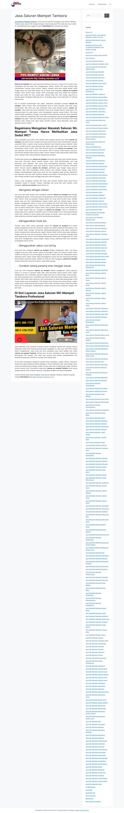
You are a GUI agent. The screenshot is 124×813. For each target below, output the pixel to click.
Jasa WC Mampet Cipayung (95, 652)
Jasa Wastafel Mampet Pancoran (97, 580)
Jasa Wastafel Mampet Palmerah (97, 577)
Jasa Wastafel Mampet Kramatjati (97, 556)
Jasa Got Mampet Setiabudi (95, 195)
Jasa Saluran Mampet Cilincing (96, 245)
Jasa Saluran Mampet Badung (96, 222)
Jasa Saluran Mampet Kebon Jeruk (97, 335)
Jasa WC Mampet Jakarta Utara (96, 680)
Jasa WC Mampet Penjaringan (96, 755)
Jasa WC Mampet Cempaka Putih (97, 641)
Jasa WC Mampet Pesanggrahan (97, 758)
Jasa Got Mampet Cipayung (95, 77)
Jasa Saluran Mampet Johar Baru (97, 314)
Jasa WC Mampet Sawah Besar (96, 764)
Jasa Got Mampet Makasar (95, 152)
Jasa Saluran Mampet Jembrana (97, 311)
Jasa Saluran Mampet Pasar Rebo (97, 399)
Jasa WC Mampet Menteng (95, 738)
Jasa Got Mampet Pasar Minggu (96, 175)
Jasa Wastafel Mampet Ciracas (96, 467)
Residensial (89, 798)
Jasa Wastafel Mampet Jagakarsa (97, 483)
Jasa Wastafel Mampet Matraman (97, 566)
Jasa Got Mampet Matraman (95, 160)
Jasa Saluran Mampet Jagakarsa (97, 270)
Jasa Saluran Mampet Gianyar (96, 262)
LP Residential (90, 787)
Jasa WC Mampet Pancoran (95, 747)
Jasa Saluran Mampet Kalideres (96, 317)
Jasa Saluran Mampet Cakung (96, 231)
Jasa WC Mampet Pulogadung (96, 761)
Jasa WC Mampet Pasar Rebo (96, 752)
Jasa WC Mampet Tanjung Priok (96, 781)
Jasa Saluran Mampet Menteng (96, 380)
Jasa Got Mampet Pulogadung (96, 186)
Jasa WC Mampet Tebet (94, 784)
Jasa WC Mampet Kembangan (96, 708)
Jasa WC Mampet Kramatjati (95, 724)
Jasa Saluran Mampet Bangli (95, 225)
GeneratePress (84, 810)
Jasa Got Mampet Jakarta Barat (96, 97)
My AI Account (90, 796)
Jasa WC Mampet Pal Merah (95, 744)
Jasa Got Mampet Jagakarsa (95, 94)
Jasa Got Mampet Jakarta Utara (96, 106)
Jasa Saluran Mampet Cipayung (96, 248)
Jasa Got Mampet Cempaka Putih (97, 64)
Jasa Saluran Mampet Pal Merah (97, 388)
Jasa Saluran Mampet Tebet (95, 442)
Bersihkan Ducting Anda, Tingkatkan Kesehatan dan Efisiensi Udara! (95, 47)
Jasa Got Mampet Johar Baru (95, 111)
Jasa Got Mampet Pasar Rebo (96, 178)
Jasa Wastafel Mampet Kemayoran (97, 535)
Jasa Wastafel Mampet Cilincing (96, 461)
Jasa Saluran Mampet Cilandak (96, 242)
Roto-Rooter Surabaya (93, 801)
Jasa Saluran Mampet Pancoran (96, 391)
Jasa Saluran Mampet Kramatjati (97, 364)
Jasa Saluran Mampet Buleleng (96, 228)
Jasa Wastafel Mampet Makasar (96, 558)
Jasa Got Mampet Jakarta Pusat (97, 100)
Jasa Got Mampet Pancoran (95, 172)
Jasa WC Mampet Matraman (95, 735)
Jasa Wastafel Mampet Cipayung (97, 464)
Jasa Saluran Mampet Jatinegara (97, 308)
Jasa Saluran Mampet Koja (95, 362)
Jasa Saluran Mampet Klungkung (97, 359)
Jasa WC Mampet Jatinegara (95, 683)
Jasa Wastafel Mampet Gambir (96, 475)
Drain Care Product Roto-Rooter (96, 55)
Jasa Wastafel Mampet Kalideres (97, 511)
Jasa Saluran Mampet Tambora (96, 429)
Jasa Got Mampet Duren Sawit (96, 83)
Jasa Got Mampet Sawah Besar (96, 189)
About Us (92, 4)
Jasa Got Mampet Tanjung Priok (96, 207)
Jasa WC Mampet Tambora (95, 775)
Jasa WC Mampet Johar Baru (95, 686)
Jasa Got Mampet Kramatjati (95, 150)
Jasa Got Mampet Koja (93, 147)
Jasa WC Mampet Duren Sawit (96, 658)
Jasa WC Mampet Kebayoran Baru (97, 692)
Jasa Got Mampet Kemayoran (96, 131)
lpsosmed (89, 790)
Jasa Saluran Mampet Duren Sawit (97, 256)
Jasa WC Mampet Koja (93, 721)
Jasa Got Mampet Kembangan (96, 134)
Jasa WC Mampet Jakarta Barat (96, 669)
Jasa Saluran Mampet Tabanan (96, 424)
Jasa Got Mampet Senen (94, 192)
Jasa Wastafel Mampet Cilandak (96, 458)
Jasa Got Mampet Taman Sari (96, 198)
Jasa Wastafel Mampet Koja (95, 553)
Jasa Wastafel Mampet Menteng (97, 569)
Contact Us (89, 52)
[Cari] (106, 16)
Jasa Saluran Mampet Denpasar (96, 253)
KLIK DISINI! (64, 26)
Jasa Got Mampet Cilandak (95, 72)
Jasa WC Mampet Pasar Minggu (96, 749)
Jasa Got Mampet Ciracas (94, 80)
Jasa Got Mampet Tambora (95, 201)
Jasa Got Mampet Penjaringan (96, 181)
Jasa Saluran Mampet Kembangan (97, 346)
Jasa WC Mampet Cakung (94, 638)
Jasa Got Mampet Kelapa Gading (97, 128)
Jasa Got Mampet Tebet (94, 209)
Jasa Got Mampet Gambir (94, 86)
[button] (110, 4)
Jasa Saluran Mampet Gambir (96, 259)
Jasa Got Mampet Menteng (95, 163)
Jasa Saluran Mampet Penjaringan (97, 402)
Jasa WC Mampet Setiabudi (95, 770)
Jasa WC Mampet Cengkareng (96, 643)
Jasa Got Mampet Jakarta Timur (97, 103)
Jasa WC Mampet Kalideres (95, 689)
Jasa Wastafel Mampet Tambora (97, 622)
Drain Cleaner (90, 58)
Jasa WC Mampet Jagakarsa (95, 666)
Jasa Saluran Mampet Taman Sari (97, 426)
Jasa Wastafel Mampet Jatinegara (97, 506)
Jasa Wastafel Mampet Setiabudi (97, 616)
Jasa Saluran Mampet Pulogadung (97, 410)
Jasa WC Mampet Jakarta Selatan (97, 674)
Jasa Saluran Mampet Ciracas (96, 250)
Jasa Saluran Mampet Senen (95, 418)
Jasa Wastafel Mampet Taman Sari (97, 619)
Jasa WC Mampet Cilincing (95, 649)
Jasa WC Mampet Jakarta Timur (96, 677)
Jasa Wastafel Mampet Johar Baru (97, 509)
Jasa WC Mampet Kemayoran (96, 705)
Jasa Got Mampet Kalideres (95, 114)
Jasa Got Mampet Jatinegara (95, 109)
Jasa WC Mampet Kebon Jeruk (96, 700)
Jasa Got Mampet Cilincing (95, 75)
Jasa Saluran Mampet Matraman (97, 377)
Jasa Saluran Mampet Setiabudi (96, 421)
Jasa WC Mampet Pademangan (96, 741)
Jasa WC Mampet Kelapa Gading (97, 703)
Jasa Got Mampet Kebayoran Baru (97, 117)
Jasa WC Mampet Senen (94, 767)
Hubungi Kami (102, 4)
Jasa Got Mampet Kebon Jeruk (96, 125)
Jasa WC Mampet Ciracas (94, 655)
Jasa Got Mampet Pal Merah (95, 169)
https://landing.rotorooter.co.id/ (43, 377)
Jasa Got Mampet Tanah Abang (96, 204)
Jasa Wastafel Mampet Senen (96, 613)
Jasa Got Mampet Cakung (94, 61)
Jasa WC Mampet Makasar (95, 727)
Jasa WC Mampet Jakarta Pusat (96, 672)
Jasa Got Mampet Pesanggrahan (97, 183)
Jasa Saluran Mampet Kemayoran (97, 343)
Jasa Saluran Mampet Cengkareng (97, 239)
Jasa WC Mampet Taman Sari (96, 772)
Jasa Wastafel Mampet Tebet (96, 635)
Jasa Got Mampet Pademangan (96, 166)
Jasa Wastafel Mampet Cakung (96, 445)
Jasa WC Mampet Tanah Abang (96, 778)
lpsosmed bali (90, 793)
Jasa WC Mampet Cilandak (95, 646)
